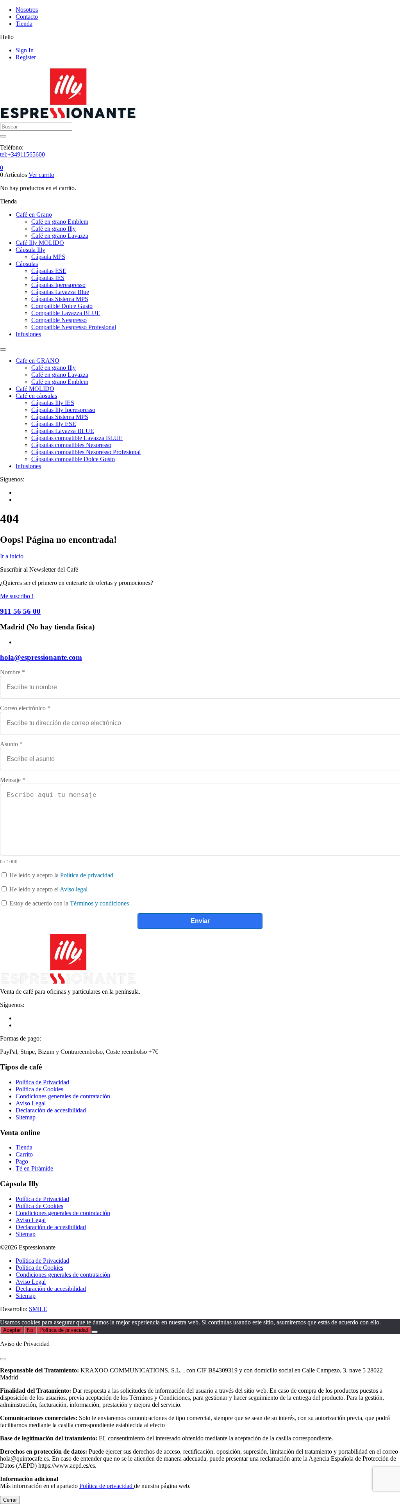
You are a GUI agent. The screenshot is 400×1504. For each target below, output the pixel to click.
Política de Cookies (39, 1089)
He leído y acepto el (48, 889)
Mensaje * (12, 780)
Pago (22, 1161)
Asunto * (11, 744)
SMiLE (38, 1309)
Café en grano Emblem (59, 221)
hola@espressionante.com (41, 657)
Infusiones (28, 334)
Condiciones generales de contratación (63, 1096)
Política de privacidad (86, 875)
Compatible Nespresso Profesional (73, 327)
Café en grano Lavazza (59, 235)
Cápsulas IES (47, 277)
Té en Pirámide (34, 1168)
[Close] (3, 1359)
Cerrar (10, 1500)
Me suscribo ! (17, 596)
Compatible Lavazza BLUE (65, 313)
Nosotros (27, 9)
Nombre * (12, 672)
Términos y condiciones (99, 903)
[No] (94, 1332)
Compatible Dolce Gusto (62, 306)
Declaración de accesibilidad (51, 1110)
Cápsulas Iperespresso (58, 285)
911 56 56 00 (20, 611)
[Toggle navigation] (3, 349)
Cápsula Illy (30, 249)
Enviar (200, 921)
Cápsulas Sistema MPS (59, 299)
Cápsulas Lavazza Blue (60, 292)
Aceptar (12, 1330)
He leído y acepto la (60, 875)
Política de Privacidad (42, 1082)
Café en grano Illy (53, 228)
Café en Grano (34, 214)
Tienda (24, 23)
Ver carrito (41, 174)
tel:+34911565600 (22, 154)
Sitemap (26, 1117)
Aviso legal (74, 889)
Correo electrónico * (25, 708)
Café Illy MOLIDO (40, 242)
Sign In (25, 50)
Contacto (27, 16)
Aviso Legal (31, 1103)
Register (26, 57)
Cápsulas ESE (48, 270)
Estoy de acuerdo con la (68, 903)
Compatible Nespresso (59, 320)
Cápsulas (27, 263)
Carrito (24, 1154)
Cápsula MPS (48, 256)
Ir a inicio (11, 556)
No (30, 1330)
